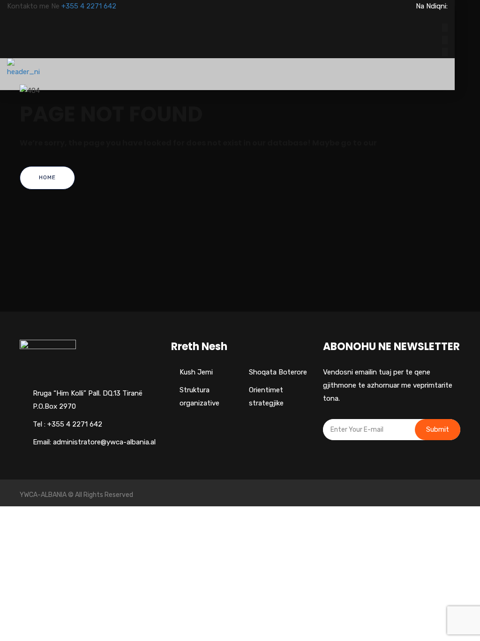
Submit (437, 429)
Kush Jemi (196, 372)
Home (47, 177)
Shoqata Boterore (278, 372)
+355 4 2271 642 (88, 6)
